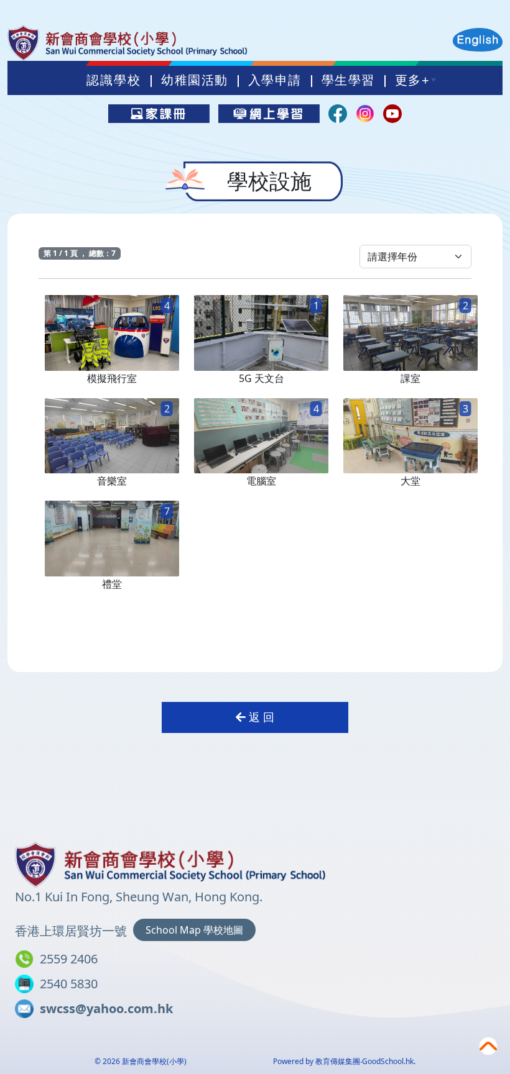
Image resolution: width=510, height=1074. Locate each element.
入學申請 (275, 80)
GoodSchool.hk (388, 1061)
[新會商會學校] (170, 862)
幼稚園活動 (194, 80)
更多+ (412, 80)
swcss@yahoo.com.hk (106, 1008)
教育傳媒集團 (337, 1061)
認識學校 (113, 80)
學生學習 (348, 80)
